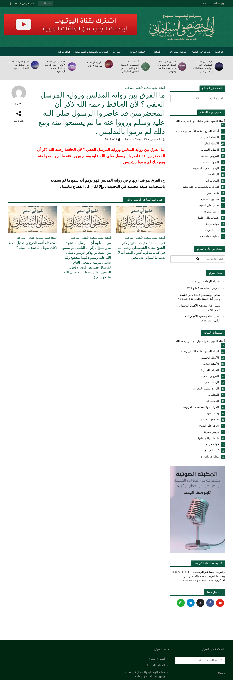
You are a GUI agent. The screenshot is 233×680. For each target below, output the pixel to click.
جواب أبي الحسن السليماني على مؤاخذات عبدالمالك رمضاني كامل (203, 66)
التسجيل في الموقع (24, 3)
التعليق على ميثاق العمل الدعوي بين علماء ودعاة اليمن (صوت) (167, 66)
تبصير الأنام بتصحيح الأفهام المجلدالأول (198, 305)
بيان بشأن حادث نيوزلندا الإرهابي (94, 64)
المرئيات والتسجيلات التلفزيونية (91, 51)
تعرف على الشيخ (201, 51)
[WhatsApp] (181, 603)
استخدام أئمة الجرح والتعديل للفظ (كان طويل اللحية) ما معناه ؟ (32, 245)
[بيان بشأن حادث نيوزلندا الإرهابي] (109, 64)
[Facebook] (210, 603)
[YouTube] (220, 603)
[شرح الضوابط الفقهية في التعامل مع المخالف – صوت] (35, 65)
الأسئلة (157, 51)
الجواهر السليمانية (210, 288)
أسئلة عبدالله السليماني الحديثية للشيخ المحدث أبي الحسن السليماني (130, 66)
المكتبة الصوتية (137, 51)
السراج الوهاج (212, 281)
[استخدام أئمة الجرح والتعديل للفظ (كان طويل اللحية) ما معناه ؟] (32, 219)
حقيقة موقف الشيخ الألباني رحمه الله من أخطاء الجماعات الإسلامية (55, 66)
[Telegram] (191, 603)
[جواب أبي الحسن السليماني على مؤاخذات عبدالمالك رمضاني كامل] (219, 66)
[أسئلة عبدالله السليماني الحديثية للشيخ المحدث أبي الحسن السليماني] (146, 66)
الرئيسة (219, 51)
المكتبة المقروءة (178, 51)
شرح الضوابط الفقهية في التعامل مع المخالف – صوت (18, 64)
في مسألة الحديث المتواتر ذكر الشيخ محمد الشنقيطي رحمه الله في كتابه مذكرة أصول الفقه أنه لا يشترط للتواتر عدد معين (141, 250)
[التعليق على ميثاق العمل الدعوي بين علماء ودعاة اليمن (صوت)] (182, 66)
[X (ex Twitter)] (200, 603)
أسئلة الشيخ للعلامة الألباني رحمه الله (145, 88)
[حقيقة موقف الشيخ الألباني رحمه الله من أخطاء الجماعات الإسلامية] (72, 66)
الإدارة (18, 103)
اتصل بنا (117, 51)
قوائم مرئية (64, 51)
